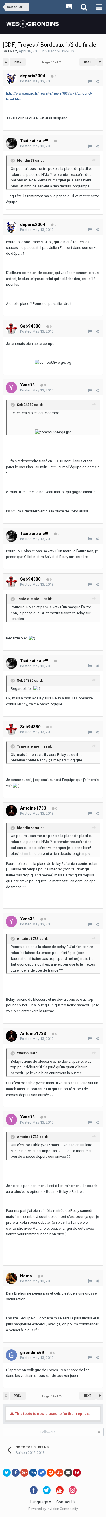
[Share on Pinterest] (77, 1473)
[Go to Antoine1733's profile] (11, 810)
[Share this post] (97, 81)
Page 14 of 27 (53, 62)
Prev (17, 61)
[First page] (6, 62)
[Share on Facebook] (16, 1473)
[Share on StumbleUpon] (59, 1473)
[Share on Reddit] (51, 1473)
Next (87, 61)
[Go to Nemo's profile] (11, 1278)
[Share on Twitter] (7, 1473)
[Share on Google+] (24, 1473)
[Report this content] (90, 81)
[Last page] (99, 62)
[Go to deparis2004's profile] (11, 78)
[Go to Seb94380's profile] (11, 328)
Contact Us (66, 1502)
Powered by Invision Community (53, 1509)
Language (39, 1502)
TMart (12, 51)
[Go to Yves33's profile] (11, 387)
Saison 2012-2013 (59, 51)
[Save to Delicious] (42, 1473)
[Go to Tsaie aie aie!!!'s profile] (11, 143)
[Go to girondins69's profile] (11, 1355)
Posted (37, 81)
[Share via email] (68, 1473)
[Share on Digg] (33, 1473)
